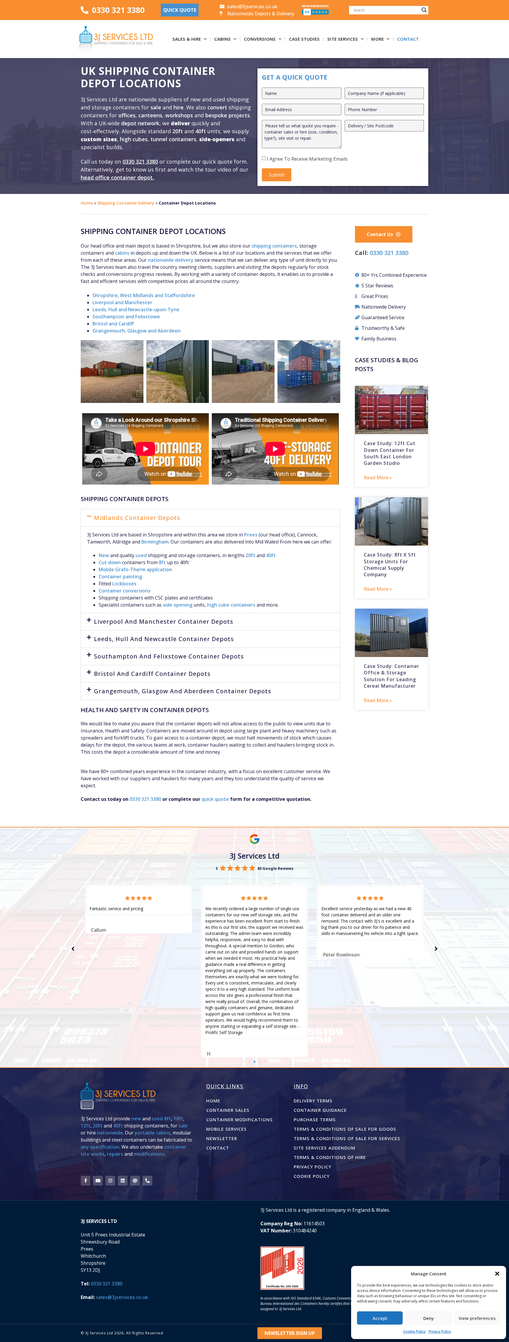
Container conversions (125, 590)
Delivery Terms (313, 1101)
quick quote (215, 799)
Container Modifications (239, 1119)
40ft (200, 131)
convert (218, 107)
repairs (115, 1154)
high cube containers (231, 605)
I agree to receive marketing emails (307, 159)
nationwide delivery (171, 260)
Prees (250, 534)
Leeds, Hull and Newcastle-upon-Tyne (135, 309)
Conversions (260, 39)
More (377, 39)
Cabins (222, 39)
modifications (149, 1154)
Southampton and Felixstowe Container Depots (169, 656)
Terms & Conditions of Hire (330, 1157)
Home (87, 203)
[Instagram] (110, 1180)
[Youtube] (98, 1180)
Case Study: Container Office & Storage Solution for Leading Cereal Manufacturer (391, 676)
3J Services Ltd (254, 856)
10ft (178, 1118)
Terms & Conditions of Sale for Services (347, 1138)
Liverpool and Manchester (122, 302)
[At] (135, 1180)
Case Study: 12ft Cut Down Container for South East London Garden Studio (389, 453)
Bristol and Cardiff (113, 323)
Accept (380, 1318)
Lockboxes (124, 583)
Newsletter (221, 1138)
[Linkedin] (123, 1180)
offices (126, 115)
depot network (140, 123)
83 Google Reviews (275, 868)
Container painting (120, 576)
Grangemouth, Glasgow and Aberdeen (136, 330)
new (136, 1118)
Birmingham (154, 542)
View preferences (477, 1318)
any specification (100, 1147)
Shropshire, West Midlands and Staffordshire (143, 295)
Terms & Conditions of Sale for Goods (345, 1129)
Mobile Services (226, 1129)
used (141, 555)
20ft (177, 131)
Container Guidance (320, 1110)
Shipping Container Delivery (125, 203)
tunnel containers (173, 139)
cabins (122, 253)
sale (156, 107)
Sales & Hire (186, 39)
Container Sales (227, 1110)
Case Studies (304, 39)
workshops (179, 115)
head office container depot (117, 177)
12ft (85, 1125)
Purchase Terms (315, 1119)
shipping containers (274, 246)
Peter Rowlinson (225, 954)
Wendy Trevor (338, 930)
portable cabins (152, 1132)
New (104, 555)
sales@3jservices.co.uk (122, 1297)
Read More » (378, 477)
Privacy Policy (440, 1331)
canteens (150, 115)
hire (178, 107)
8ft (162, 562)
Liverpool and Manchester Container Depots (163, 621)
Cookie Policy (414, 1331)
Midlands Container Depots (137, 518)
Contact (408, 39)
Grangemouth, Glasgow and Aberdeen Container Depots (182, 691)
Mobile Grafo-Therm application (135, 569)
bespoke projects (227, 115)
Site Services (342, 39)
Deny (428, 1318)
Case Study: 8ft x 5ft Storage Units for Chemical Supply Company (390, 564)
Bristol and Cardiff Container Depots (152, 674)
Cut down (110, 562)
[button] (497, 1274)
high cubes (134, 139)
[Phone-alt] (147, 1180)
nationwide (110, 1132)
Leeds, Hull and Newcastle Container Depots (164, 639)
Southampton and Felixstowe (126, 316)
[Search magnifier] (424, 10)
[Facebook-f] (85, 1180)
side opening (177, 605)
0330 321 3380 (140, 161)
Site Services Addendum (324, 1148)
